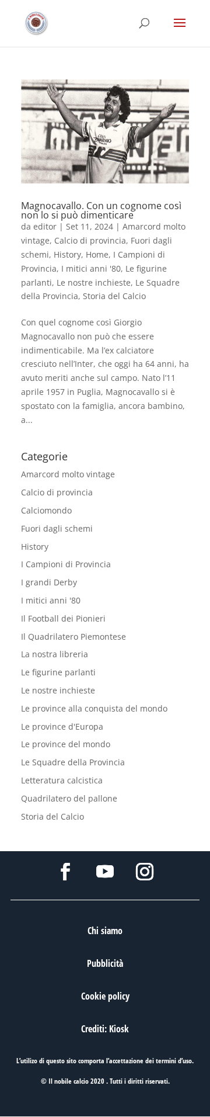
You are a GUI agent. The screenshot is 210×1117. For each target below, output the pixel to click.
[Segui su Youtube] (105, 871)
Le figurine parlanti (58, 672)
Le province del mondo (65, 744)
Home (97, 254)
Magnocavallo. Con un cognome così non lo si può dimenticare (101, 210)
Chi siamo (105, 930)
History (67, 254)
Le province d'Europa (62, 726)
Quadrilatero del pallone (69, 798)
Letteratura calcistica (62, 780)
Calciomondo (46, 510)
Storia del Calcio (114, 295)
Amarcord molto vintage (68, 474)
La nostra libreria (54, 654)
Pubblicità (105, 963)
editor (45, 226)
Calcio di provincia (90, 240)
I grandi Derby (49, 582)
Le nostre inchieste (94, 282)
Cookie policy (105, 996)
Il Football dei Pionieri (63, 618)
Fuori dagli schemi (57, 528)
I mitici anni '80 (91, 268)
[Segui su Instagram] (144, 871)
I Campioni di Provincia (66, 564)
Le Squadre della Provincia (73, 762)
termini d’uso (174, 1061)
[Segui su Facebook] (65, 871)
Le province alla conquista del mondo (94, 708)
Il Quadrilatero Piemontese (73, 636)
